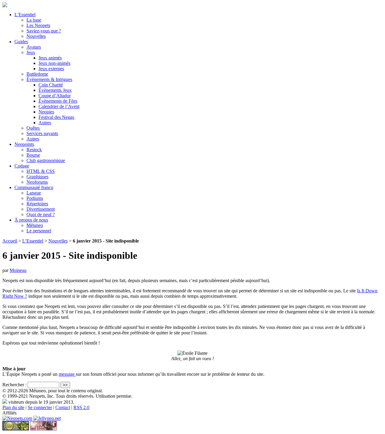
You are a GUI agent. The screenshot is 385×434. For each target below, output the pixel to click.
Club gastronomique (45, 160)
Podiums (34, 198)
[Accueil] (4, 5)
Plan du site (13, 407)
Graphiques (37, 176)
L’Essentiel (24, 14)
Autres (44, 122)
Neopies (46, 111)
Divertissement (40, 209)
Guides (21, 41)
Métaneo (34, 225)
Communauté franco (33, 187)
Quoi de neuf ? (40, 214)
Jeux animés (50, 57)
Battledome (37, 74)
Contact (62, 407)
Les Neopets (38, 25)
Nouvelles (36, 36)
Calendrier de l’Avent (58, 106)
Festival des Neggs (56, 117)
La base (33, 20)
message (67, 374)
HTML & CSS (40, 171)
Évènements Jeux (55, 90)
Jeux (30, 52)
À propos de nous (31, 219)
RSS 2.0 (81, 407)
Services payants (42, 133)
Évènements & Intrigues (49, 79)
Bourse (33, 155)
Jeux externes (51, 68)
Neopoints (24, 144)
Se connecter (40, 407)
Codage (21, 165)
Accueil (9, 240)
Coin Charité (50, 84)
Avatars (33, 47)
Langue (33, 192)
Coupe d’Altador (54, 95)
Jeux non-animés (54, 63)
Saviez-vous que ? (43, 30)
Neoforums (37, 182)
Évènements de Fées (57, 101)
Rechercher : (14, 384)
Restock (34, 149)
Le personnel (38, 230)
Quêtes (33, 128)
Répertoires (37, 203)
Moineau (18, 270)
